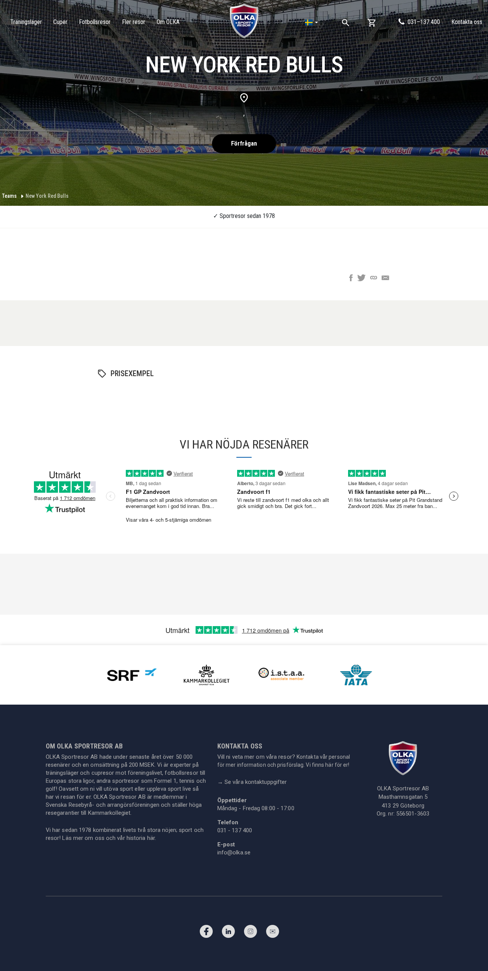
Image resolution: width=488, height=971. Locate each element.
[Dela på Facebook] (351, 278)
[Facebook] (206, 933)
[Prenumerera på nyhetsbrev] (272, 933)
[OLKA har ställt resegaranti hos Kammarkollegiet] (207, 674)
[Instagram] (250, 933)
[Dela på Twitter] (361, 278)
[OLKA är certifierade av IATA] (356, 674)
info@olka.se (233, 852)
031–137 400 (424, 22)
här (151, 838)
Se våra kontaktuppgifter (252, 782)
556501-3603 (412, 813)
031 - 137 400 (234, 830)
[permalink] (374, 278)
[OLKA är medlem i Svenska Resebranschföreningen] (132, 674)
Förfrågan (244, 143)
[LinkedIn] (228, 933)
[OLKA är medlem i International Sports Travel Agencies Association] (281, 674)
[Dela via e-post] (385, 278)
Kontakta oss (466, 22)
